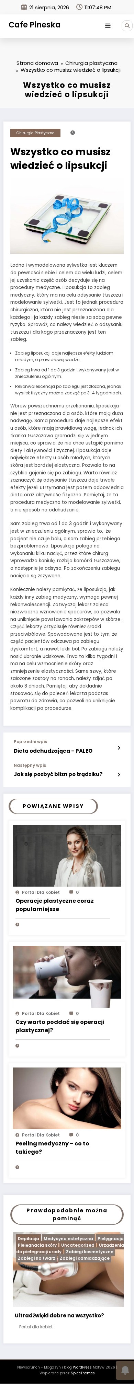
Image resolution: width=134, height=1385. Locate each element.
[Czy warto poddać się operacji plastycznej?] (67, 977)
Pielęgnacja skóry (30, 1245)
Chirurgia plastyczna (35, 133)
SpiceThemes (83, 1375)
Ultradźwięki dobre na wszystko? (53, 1315)
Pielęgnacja (104, 1239)
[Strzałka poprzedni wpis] (118, 748)
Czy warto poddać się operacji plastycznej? (59, 1026)
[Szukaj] (127, 25)
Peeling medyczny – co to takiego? (52, 1148)
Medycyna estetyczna (62, 1239)
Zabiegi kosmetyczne (83, 1252)
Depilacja (22, 1239)
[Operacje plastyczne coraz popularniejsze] (67, 855)
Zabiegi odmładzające (78, 1258)
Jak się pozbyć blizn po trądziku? (58, 774)
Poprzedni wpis (30, 741)
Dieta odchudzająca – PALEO (53, 750)
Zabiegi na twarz (30, 1258)
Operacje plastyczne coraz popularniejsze (54, 905)
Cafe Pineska (35, 24)
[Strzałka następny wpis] (118, 775)
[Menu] (108, 26)
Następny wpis (30, 765)
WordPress (82, 1369)
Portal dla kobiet (41, 892)
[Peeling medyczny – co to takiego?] (67, 1098)
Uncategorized (71, 1245)
